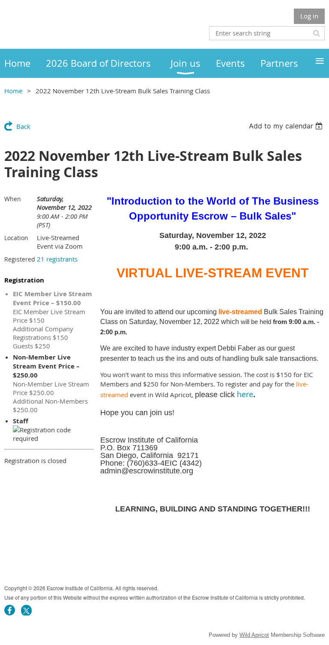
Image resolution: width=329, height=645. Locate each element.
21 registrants (57, 259)
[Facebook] (9, 610)
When (12, 199)
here (245, 394)
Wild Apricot (254, 635)
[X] (26, 610)
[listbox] (287, 126)
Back (23, 126)
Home (13, 90)
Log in (309, 16)
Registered (19, 259)
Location (16, 238)
